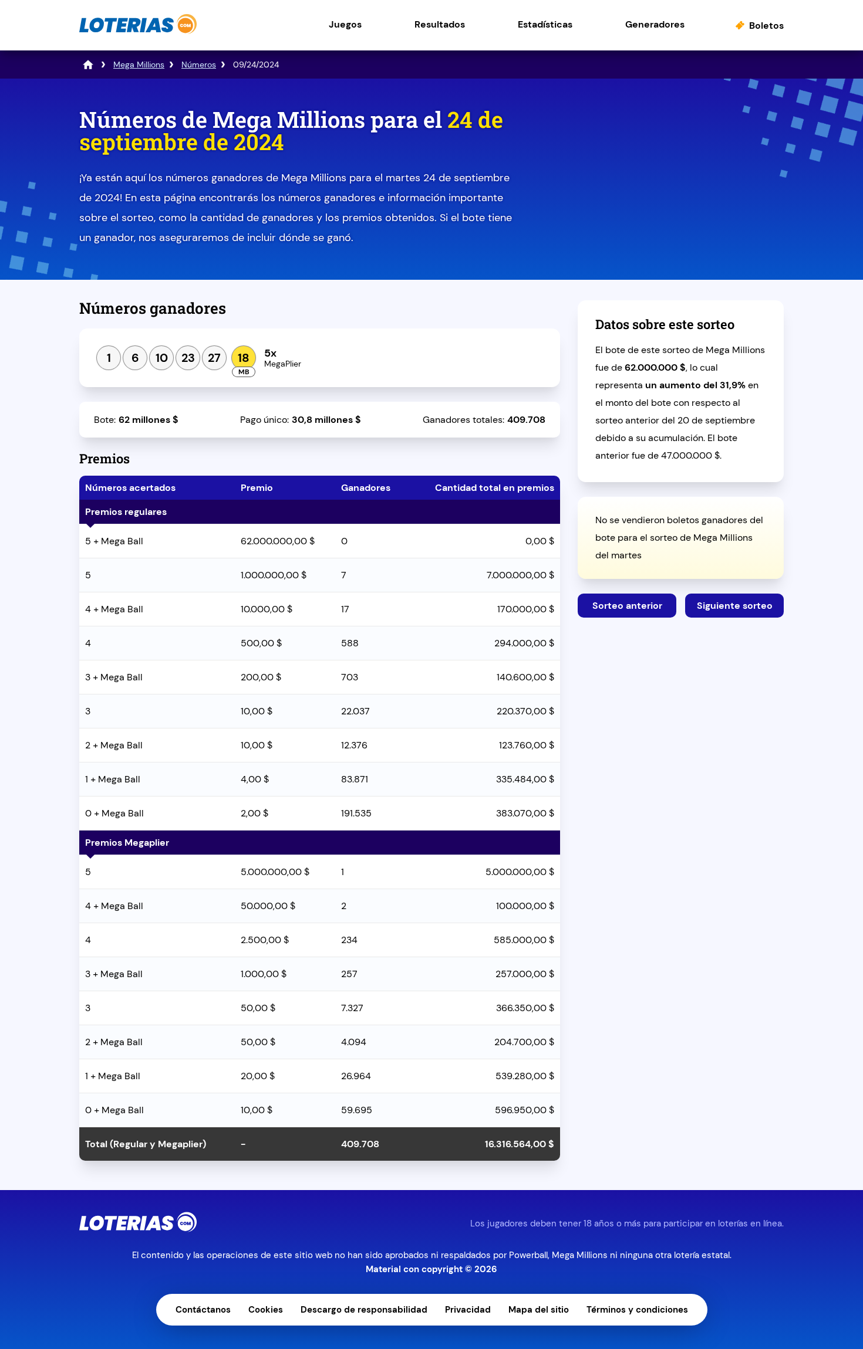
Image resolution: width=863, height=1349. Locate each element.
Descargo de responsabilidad (364, 1310)
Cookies (265, 1310)
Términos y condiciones (637, 1310)
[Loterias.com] (138, 31)
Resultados (439, 24)
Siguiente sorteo (735, 605)
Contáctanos (203, 1310)
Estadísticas (545, 24)
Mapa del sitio (538, 1310)
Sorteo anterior (627, 605)
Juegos (345, 24)
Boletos (766, 25)
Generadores (655, 24)
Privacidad (468, 1310)
